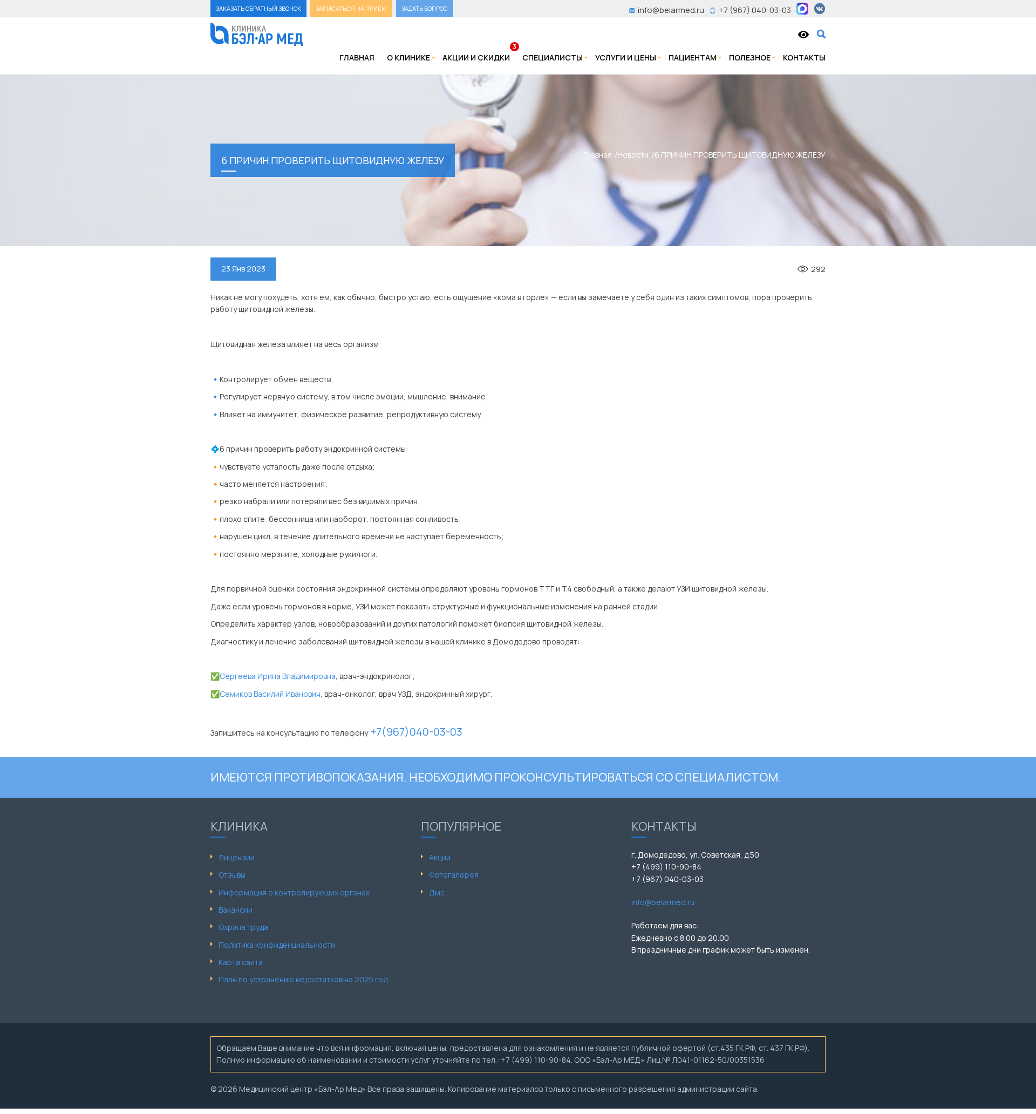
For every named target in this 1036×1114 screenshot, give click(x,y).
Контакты (804, 57)
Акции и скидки (476, 57)
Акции (440, 857)
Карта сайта (241, 962)
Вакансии (236, 910)
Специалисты (552, 57)
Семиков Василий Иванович (270, 694)
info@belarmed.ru (662, 902)
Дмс (437, 892)
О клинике (408, 57)
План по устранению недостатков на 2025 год (303, 979)
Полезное (750, 57)
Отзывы (232, 875)
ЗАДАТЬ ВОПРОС (424, 8)
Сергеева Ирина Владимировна (278, 676)
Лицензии (237, 857)
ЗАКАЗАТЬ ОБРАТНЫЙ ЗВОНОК (258, 8)
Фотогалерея (454, 875)
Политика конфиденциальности (277, 945)
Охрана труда (243, 927)
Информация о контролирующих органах (294, 892)
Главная (356, 57)
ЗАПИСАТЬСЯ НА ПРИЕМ (351, 8)
